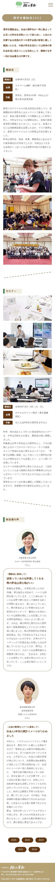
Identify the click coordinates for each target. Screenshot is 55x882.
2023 (41, 840)
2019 (34, 849)
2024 (27, 840)
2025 (13, 840)
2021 (20, 849)
